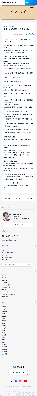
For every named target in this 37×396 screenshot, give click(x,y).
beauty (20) (5, 292)
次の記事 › (29, 198)
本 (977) (4, 275)
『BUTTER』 (4, 250)
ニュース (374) (5, 282)
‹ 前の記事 (7, 198)
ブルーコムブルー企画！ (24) (9, 294)
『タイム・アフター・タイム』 (9, 255)
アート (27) (4, 277)
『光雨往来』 (4, 260)
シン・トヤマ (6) (6, 285)
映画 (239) (4, 280)
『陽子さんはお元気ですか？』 (9, 252)
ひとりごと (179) (6, 287)
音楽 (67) (4, 289)
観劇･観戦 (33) (5, 296)
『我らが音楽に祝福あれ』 (8, 257)
